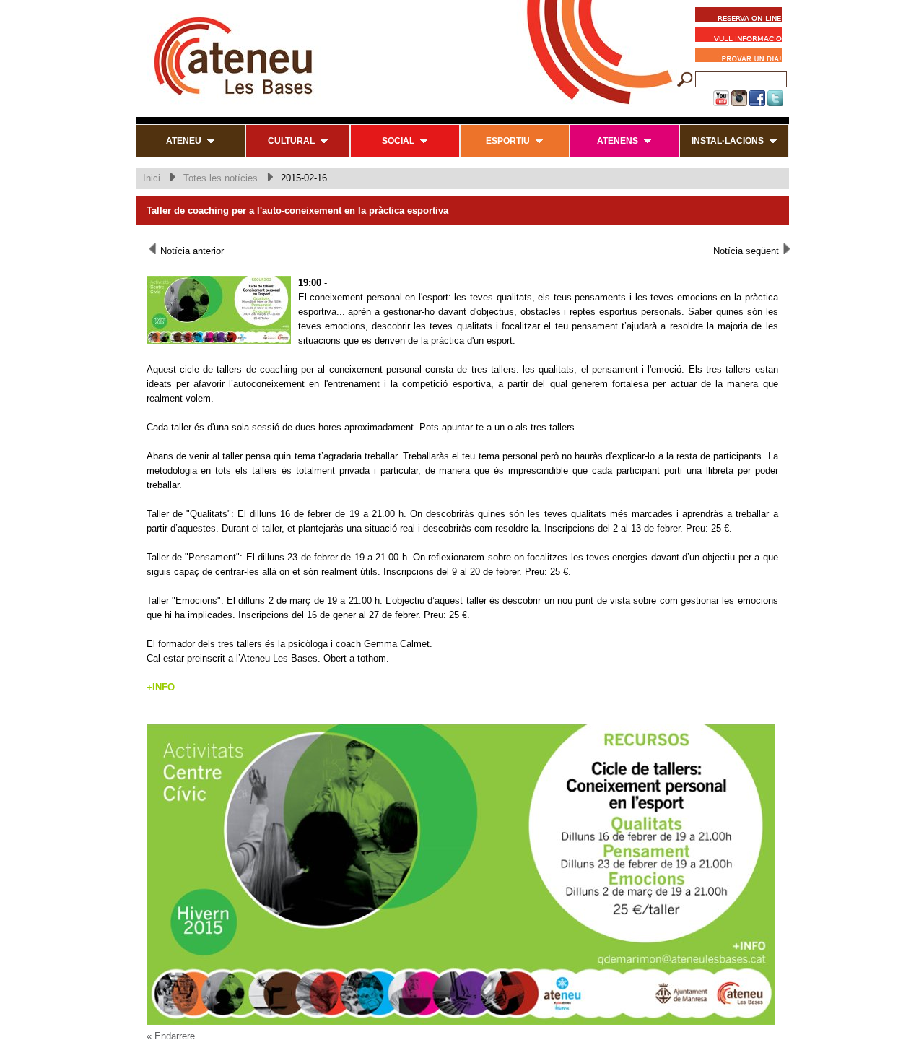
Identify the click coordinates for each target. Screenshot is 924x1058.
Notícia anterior (190, 251)
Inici (151, 178)
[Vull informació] (742, 36)
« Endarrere (171, 1036)
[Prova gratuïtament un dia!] (742, 57)
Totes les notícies (220, 178)
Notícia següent (747, 251)
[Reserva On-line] (738, 16)
